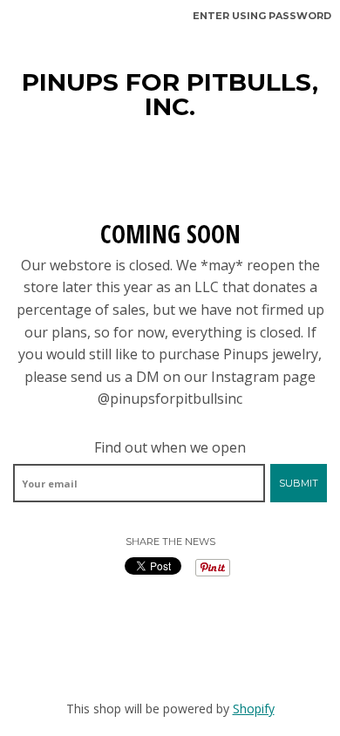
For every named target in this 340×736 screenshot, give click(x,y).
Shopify (254, 708)
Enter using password (262, 16)
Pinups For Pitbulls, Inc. (170, 94)
